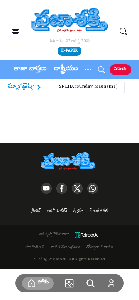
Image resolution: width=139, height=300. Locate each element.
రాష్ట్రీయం (66, 69)
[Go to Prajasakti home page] (69, 161)
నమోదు (120, 69)
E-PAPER (69, 51)
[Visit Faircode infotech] (86, 235)
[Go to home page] (69, 21)
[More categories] (88, 69)
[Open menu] (15, 31)
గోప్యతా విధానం (100, 248)
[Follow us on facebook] (61, 188)
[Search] (123, 31)
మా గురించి (35, 248)
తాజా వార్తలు (30, 69)
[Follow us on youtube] (46, 188)
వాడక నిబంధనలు (65, 248)
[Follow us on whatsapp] (92, 188)
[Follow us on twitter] (77, 188)
